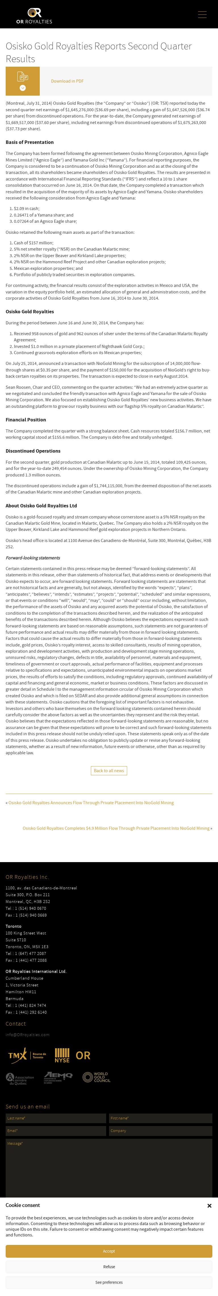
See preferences (109, 1282)
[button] (209, 1206)
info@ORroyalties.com (28, 1034)
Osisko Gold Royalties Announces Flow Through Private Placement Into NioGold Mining (91, 803)
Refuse (109, 1267)
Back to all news (109, 771)
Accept (109, 1251)
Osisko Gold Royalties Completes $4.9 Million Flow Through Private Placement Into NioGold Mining (116, 828)
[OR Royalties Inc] (34, 15)
